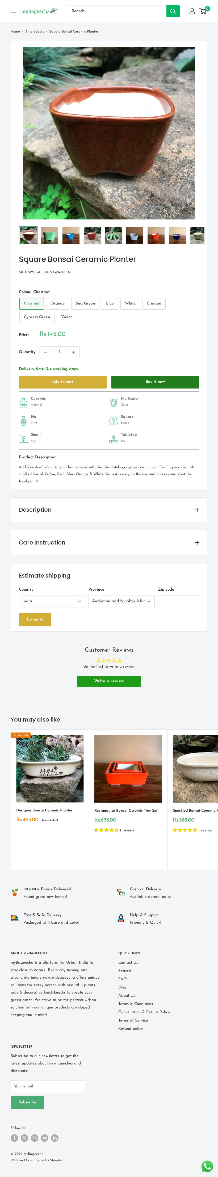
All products (34, 31)
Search (124, 971)
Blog (122, 988)
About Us (126, 996)
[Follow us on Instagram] (34, 1138)
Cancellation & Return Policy (144, 1012)
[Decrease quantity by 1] (45, 352)
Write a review (109, 681)
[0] (203, 11)
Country (26, 590)
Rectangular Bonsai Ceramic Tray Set (125, 811)
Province (96, 590)
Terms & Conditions (135, 1004)
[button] (107, 830)
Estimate (35, 620)
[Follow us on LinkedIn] (54, 1138)
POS (14, 1160)
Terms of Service (133, 1021)
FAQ (122, 979)
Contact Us (128, 963)
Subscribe (27, 1102)
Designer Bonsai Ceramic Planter (44, 810)
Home (15, 31)
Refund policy (130, 1029)
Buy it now (155, 382)
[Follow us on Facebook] (14, 1138)
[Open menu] (13, 11)
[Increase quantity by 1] (73, 352)
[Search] (173, 11)
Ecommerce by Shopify (44, 1160)
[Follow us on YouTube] (44, 1138)
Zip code (166, 590)
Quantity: (27, 352)
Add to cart (62, 382)
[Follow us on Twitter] (24, 1138)
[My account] (192, 11)
